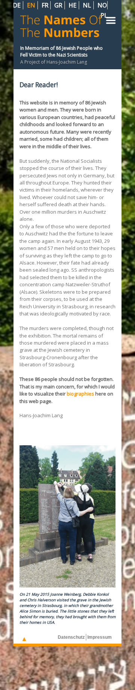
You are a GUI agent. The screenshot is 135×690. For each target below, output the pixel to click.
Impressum (99, 637)
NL (88, 5)
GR (59, 5)
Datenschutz (71, 637)
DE (17, 5)
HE (73, 5)
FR (46, 5)
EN (32, 5)
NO (102, 5)
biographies (80, 393)
